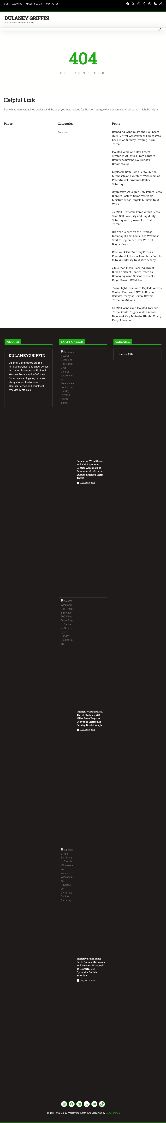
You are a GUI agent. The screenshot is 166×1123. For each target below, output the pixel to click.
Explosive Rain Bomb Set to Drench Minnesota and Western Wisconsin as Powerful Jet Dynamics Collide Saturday (136, 178)
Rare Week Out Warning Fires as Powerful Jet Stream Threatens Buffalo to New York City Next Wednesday (136, 256)
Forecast (63, 132)
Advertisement (34, 4)
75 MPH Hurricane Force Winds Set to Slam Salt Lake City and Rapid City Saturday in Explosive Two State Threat (136, 218)
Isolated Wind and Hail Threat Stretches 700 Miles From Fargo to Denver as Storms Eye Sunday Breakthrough (133, 158)
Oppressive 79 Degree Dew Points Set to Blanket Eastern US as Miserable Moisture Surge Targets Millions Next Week (137, 198)
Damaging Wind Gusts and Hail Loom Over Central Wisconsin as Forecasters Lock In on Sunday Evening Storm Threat (136, 138)
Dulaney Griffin (27, 18)
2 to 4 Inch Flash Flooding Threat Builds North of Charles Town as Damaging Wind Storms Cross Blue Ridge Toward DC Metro (134, 274)
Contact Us (52, 4)
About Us (17, 4)
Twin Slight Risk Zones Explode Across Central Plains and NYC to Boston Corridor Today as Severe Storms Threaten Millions (137, 294)
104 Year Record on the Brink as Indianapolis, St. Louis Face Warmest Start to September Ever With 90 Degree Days (135, 238)
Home (5, 4)
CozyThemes (113, 1112)
